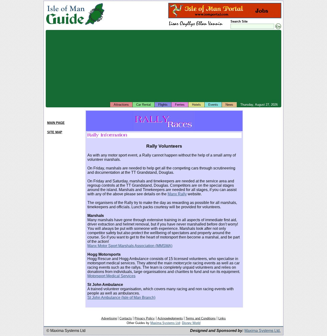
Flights (163, 104)
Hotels (196, 104)
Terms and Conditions (201, 318)
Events (213, 104)
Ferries (180, 104)
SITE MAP (54, 132)
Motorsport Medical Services (111, 276)
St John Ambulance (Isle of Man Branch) (121, 297)
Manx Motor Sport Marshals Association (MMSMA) (129, 246)
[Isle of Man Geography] (95, 25)
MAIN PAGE (56, 123)
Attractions (121, 104)
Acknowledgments (170, 318)
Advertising (109, 318)
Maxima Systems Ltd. (262, 331)
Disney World (191, 323)
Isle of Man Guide (65, 14)
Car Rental (143, 104)
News (229, 104)
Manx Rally (177, 194)
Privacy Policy (145, 318)
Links (222, 318)
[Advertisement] (163, 65)
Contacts (125, 318)
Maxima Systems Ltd (165, 323)
